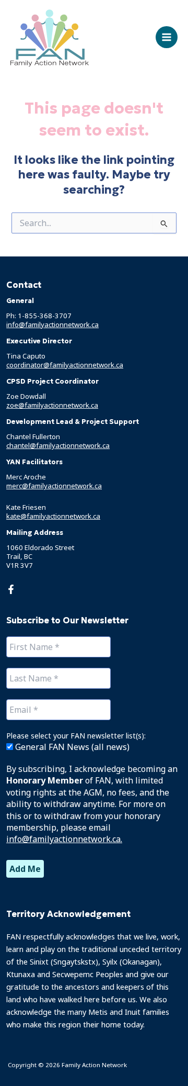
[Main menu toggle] (167, 37)
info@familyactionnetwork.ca (52, 324)
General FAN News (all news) (71, 747)
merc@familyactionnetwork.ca (54, 485)
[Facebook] (11, 589)
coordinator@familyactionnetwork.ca (64, 365)
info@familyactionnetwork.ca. (64, 839)
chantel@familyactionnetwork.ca (58, 445)
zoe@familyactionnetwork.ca (52, 405)
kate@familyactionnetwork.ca (53, 516)
